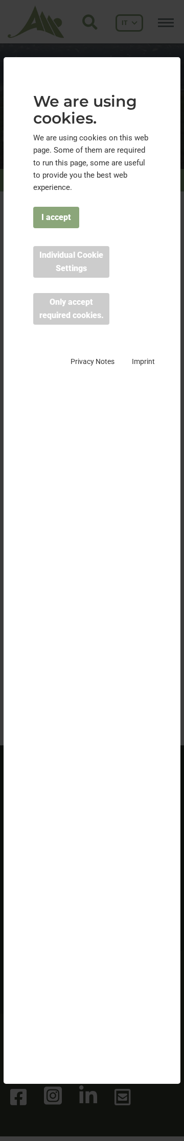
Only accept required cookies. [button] (71, 308)
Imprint (143, 361)
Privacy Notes (92, 361)
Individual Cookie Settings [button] (71, 261)
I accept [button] (56, 217)
